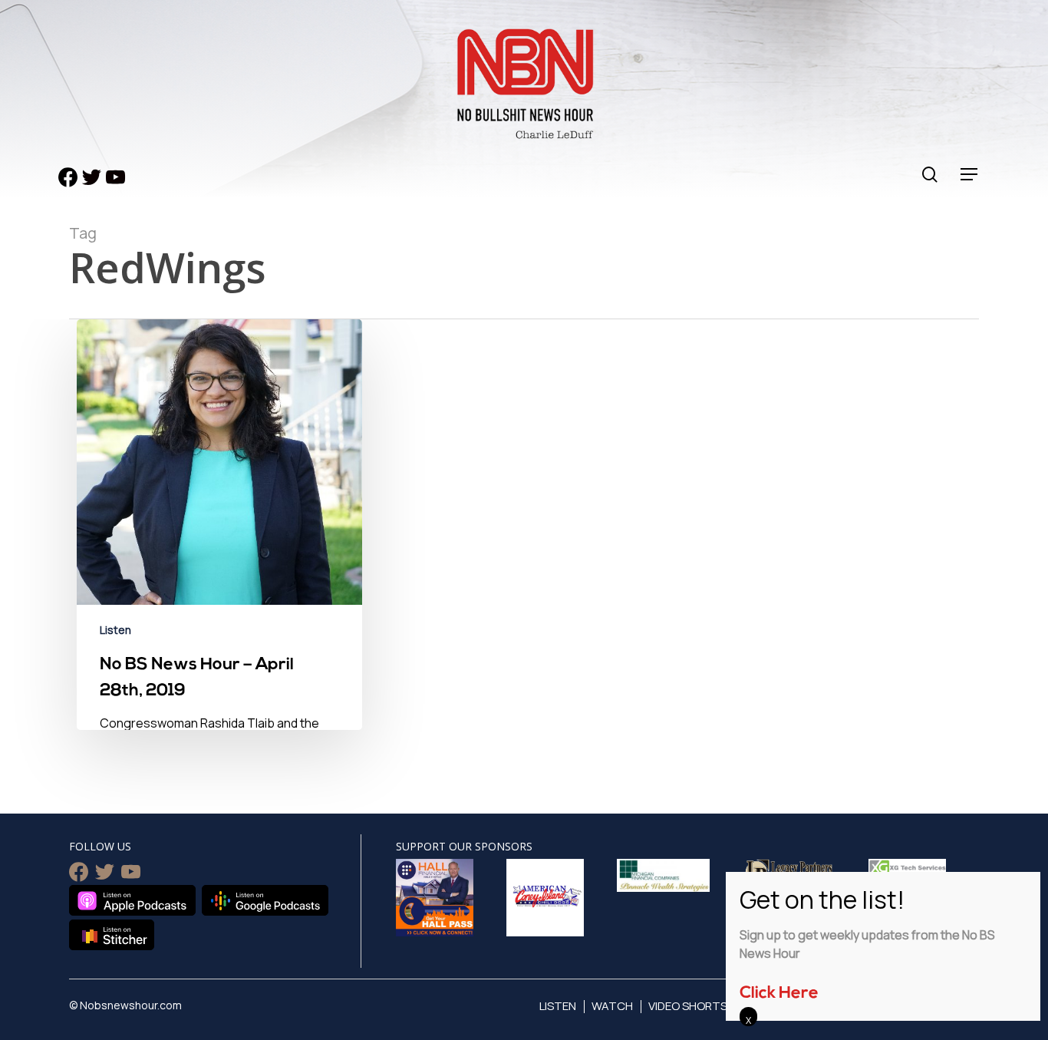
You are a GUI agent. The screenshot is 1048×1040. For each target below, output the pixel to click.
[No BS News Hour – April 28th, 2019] (219, 594)
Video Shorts (687, 1006)
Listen (115, 629)
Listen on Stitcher (111, 934)
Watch (612, 1006)
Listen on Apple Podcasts (132, 900)
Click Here (779, 993)
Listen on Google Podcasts (265, 900)
